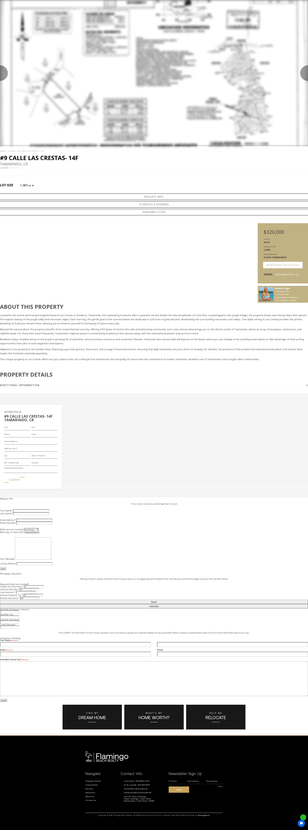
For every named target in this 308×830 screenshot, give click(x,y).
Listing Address (8, 563)
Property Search (120, 8)
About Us (195, 8)
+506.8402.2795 (282, 291)
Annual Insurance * (10, 598)
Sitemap (166, 815)
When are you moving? (11, 529)
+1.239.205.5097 (282, 294)
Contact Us (213, 8)
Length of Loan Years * (12, 586)
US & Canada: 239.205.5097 (137, 785)
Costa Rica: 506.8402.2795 (136, 781)
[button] (301, 823)
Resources (178, 8)
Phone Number (8, 522)
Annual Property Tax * (11, 595)
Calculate (154, 606)
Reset (154, 601)
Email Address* (8, 520)
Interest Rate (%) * (9, 589)
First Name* (6, 510)
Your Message (7, 558)
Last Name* (6, 513)
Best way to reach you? (12, 532)
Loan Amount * (8, 592)
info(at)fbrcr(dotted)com (136, 789)
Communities (143, 8)
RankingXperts (204, 815)
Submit (14, 479)
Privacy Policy (156, 815)
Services (161, 8)
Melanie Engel (282, 288)
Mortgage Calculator (283, 265)
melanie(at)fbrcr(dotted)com (138, 793)
